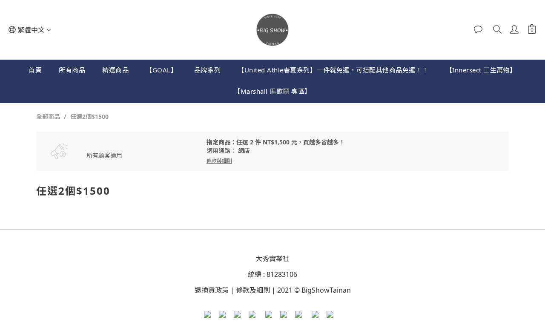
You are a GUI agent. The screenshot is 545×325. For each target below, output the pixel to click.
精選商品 (115, 70)
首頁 (35, 70)
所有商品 (72, 70)
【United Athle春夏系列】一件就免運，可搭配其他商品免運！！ (333, 70)
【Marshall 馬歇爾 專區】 (272, 91)
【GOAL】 (161, 70)
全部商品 (48, 116)
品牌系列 (207, 70)
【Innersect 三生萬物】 (481, 70)
